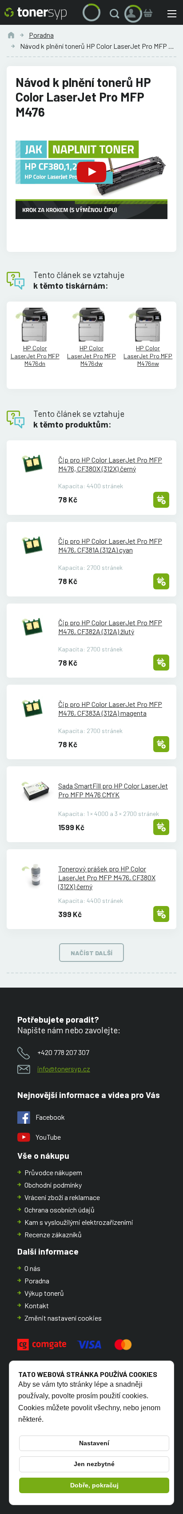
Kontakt (36, 1305)
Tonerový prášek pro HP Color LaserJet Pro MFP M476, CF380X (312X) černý (106, 877)
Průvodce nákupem (53, 1172)
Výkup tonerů (44, 1293)
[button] (116, 13)
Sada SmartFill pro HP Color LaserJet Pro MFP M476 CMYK (113, 790)
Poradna (41, 35)
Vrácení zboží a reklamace (62, 1197)
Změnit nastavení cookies (63, 1318)
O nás (32, 1268)
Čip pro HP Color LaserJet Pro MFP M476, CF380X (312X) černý (110, 464)
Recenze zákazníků (53, 1234)
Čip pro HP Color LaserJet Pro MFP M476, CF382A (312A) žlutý (110, 626)
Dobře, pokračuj (94, 1485)
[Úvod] (11, 35)
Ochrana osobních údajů (59, 1209)
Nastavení (94, 1443)
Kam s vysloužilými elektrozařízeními (78, 1222)
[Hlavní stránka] (35, 14)
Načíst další (91, 953)
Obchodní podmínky (53, 1185)
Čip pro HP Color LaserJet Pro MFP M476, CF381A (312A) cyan (110, 545)
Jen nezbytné (94, 1463)
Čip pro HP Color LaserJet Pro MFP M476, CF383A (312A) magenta (110, 708)
